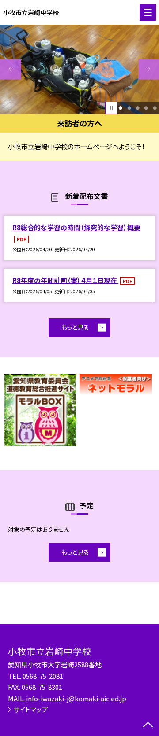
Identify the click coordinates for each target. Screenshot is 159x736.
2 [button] (129, 108)
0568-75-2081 (43, 676)
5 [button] (155, 108)
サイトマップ (30, 709)
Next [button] (148, 69)
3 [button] (138, 108)
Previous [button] (10, 69)
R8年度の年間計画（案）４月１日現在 (65, 280)
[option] (79, 69)
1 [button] (120, 108)
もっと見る (75, 327)
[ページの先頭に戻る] (148, 725)
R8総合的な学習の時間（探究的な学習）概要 (76, 227)
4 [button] (146, 108)
